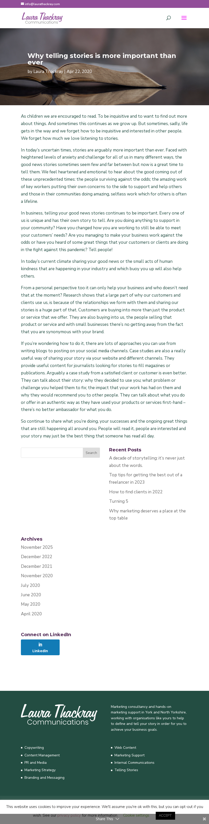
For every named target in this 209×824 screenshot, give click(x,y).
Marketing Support (129, 755)
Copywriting (34, 747)
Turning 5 (118, 501)
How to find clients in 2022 (136, 492)
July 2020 (30, 585)
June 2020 (31, 595)
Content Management (42, 755)
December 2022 (36, 557)
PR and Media (35, 762)
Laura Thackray (48, 71)
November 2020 (37, 576)
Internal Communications (134, 762)
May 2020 (30, 604)
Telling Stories (126, 770)
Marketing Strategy (40, 770)
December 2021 (36, 566)
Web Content (125, 747)
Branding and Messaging (44, 777)
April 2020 (31, 614)
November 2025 (37, 547)
